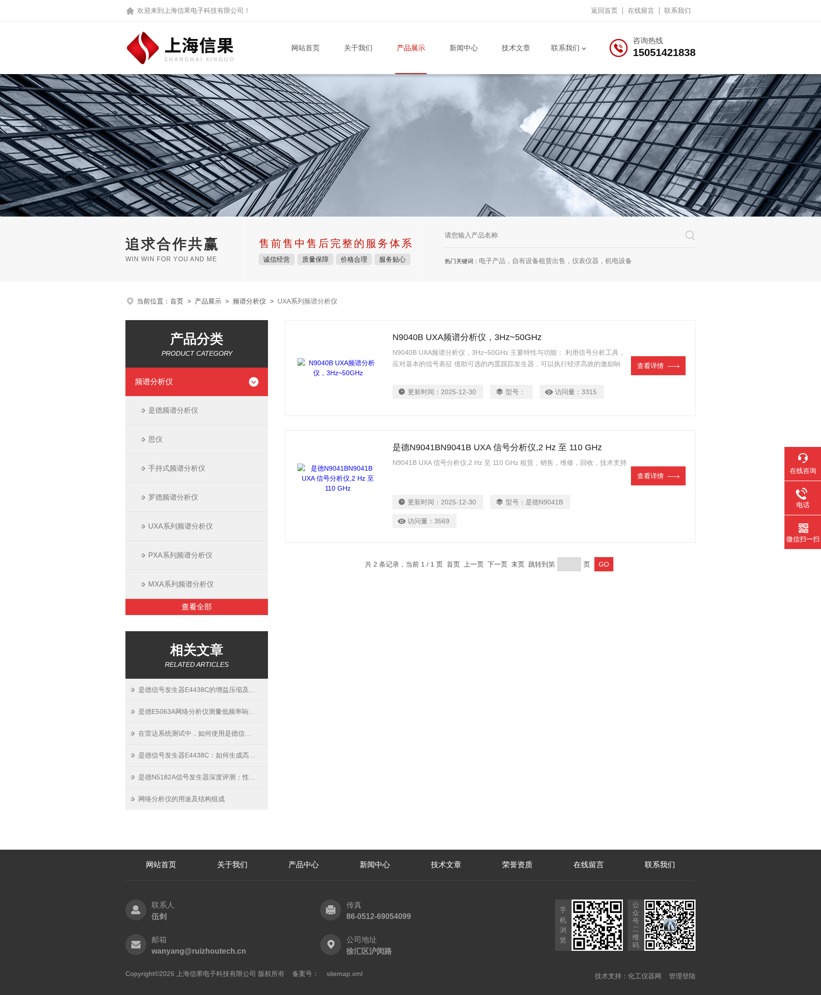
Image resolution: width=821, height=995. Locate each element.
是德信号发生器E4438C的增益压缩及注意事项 (203, 689)
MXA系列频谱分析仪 (181, 584)
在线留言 (641, 10)
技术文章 (516, 48)
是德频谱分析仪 (173, 410)
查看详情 (650, 366)
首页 (176, 301)
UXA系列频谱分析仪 (180, 526)
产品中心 (303, 865)
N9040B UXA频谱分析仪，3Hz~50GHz (467, 337)
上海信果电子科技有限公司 (204, 10)
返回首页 (604, 10)
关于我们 (358, 48)
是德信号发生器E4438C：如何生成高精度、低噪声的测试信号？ (203, 755)
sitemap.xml (344, 973)
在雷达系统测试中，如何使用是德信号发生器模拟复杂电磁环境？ (203, 733)
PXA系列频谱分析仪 (180, 555)
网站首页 (305, 48)
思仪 (155, 439)
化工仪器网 (644, 976)
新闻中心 (463, 48)
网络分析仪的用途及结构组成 (181, 799)
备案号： (305, 973)
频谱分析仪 (249, 301)
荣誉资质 (517, 865)
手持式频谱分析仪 (176, 468)
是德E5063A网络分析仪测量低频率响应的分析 (203, 711)
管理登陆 (682, 976)
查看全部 (196, 607)
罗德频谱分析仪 (173, 497)
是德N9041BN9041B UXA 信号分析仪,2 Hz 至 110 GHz (497, 447)
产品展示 (411, 48)
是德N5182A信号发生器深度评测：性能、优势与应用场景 (203, 777)
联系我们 (677, 10)
